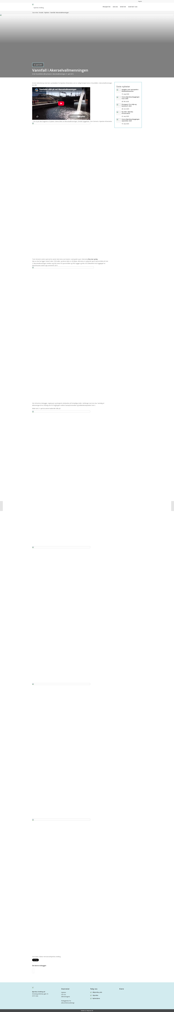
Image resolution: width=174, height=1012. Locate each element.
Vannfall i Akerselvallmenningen (60, 70)
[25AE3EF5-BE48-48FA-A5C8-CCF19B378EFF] (43, 7)
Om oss (63, 994)
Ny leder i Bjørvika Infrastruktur (127, 112)
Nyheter (63, 992)
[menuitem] (107, 7)
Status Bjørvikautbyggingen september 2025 (130, 120)
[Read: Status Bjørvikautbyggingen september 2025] (118, 120)
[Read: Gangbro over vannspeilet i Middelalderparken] (118, 91)
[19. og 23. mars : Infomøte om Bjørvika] (1, 506)
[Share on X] (32, 970)
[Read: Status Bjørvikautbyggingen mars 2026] (118, 98)
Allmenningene (65, 996)
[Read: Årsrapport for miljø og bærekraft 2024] (118, 105)
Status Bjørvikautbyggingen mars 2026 (130, 97)
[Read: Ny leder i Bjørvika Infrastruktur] (118, 113)
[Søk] (140, 7)
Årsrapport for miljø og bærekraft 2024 (129, 105)
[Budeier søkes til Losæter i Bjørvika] (172, 506)
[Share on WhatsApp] (33, 970)
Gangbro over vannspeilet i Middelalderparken (130, 90)
